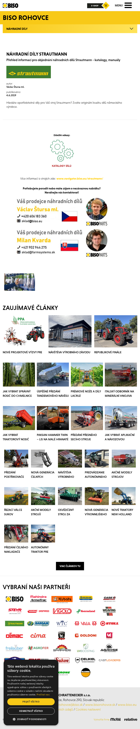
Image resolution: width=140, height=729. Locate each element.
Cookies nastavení (88, 709)
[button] (31, 719)
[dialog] (31, 692)
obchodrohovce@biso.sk (65, 705)
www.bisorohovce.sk (100, 705)
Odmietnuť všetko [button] (31, 711)
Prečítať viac (43, 694)
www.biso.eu (127, 705)
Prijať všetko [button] (31, 701)
